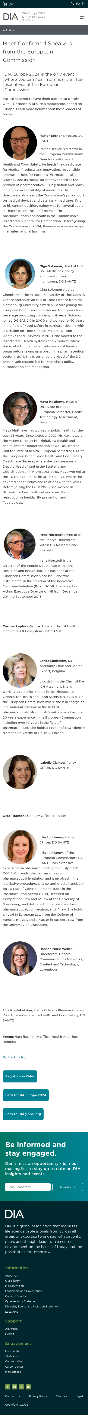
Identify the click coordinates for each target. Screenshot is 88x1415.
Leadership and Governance (23, 1291)
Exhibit (9, 1334)
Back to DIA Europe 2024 (25, 1095)
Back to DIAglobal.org (23, 1114)
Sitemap (61, 1396)
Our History (13, 1280)
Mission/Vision (14, 1285)
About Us (11, 1275)
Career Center (14, 1366)
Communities (13, 1361)
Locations (11, 1311)
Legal (79, 1396)
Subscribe (65, 1187)
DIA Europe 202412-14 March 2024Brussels (33, 17)
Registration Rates (20, 1076)
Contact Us (12, 1396)
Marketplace (13, 1371)
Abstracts (11, 1356)
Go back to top (14, 1057)
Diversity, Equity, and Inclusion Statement (32, 1306)
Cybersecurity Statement (21, 1301)
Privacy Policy (38, 1396)
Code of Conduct (16, 1296)
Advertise (11, 1328)
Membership (13, 1351)
